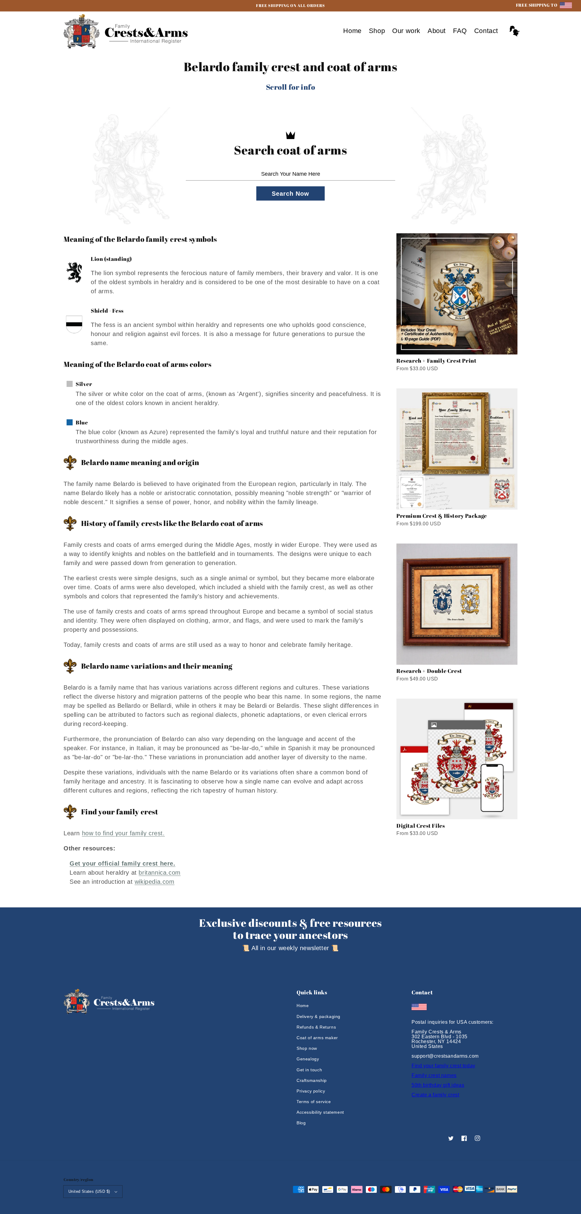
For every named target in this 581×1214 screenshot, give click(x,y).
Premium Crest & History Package (441, 515)
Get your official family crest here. (123, 863)
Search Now (290, 193)
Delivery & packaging (318, 1016)
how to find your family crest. (123, 833)
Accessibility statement (320, 1112)
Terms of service (314, 1101)
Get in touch (309, 1069)
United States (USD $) (89, 1191)
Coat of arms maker (317, 1037)
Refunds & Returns (316, 1027)
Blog (301, 1122)
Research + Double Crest (429, 670)
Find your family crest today (443, 1065)
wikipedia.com (155, 881)
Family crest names (434, 1075)
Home (303, 1005)
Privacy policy (311, 1091)
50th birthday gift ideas (438, 1085)
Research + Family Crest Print (436, 360)
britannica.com (159, 872)
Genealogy (308, 1058)
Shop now (307, 1048)
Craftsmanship (312, 1080)
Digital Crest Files (420, 825)
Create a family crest (435, 1094)
